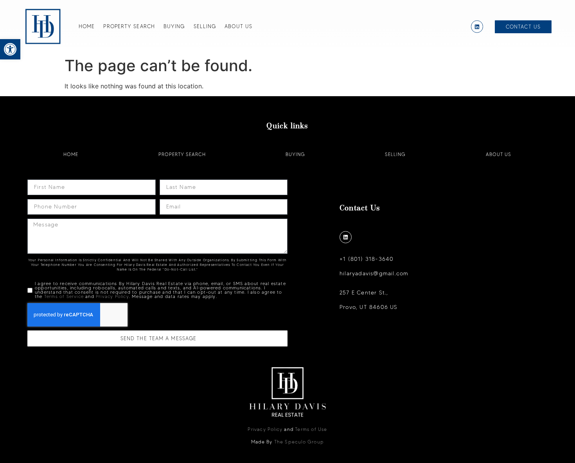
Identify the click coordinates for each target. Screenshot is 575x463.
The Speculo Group (299, 442)
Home (87, 26)
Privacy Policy (112, 296)
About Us (238, 26)
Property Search (129, 26)
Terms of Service (64, 296)
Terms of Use (311, 429)
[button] (10, 49)
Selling (205, 26)
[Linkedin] (477, 26)
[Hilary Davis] (43, 26)
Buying (174, 26)
